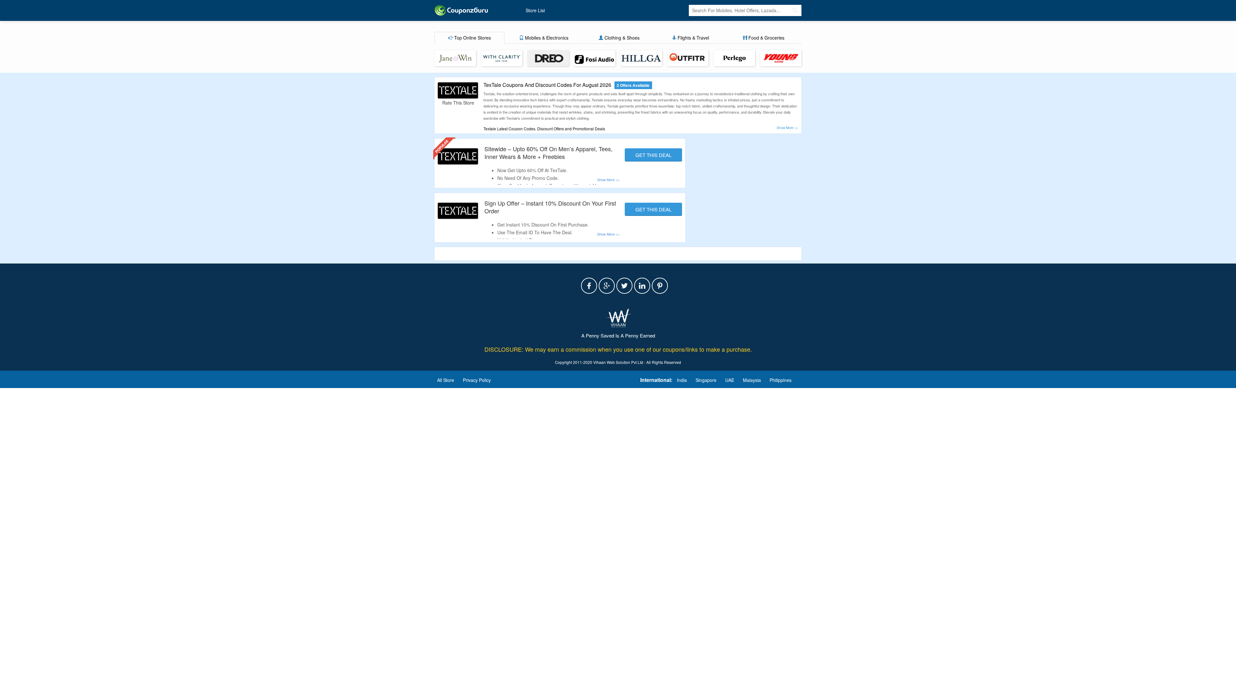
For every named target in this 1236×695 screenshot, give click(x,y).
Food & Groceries (765, 37)
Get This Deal (653, 155)
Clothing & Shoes (621, 37)
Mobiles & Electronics (546, 37)
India (682, 380)
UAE (729, 380)
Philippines (780, 380)
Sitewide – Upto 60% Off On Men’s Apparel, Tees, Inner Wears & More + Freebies (548, 152)
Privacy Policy (477, 380)
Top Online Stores (472, 37)
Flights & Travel (692, 37)
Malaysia (752, 380)
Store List (535, 10)
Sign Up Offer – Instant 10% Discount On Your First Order (550, 207)
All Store (445, 380)
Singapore (706, 380)
